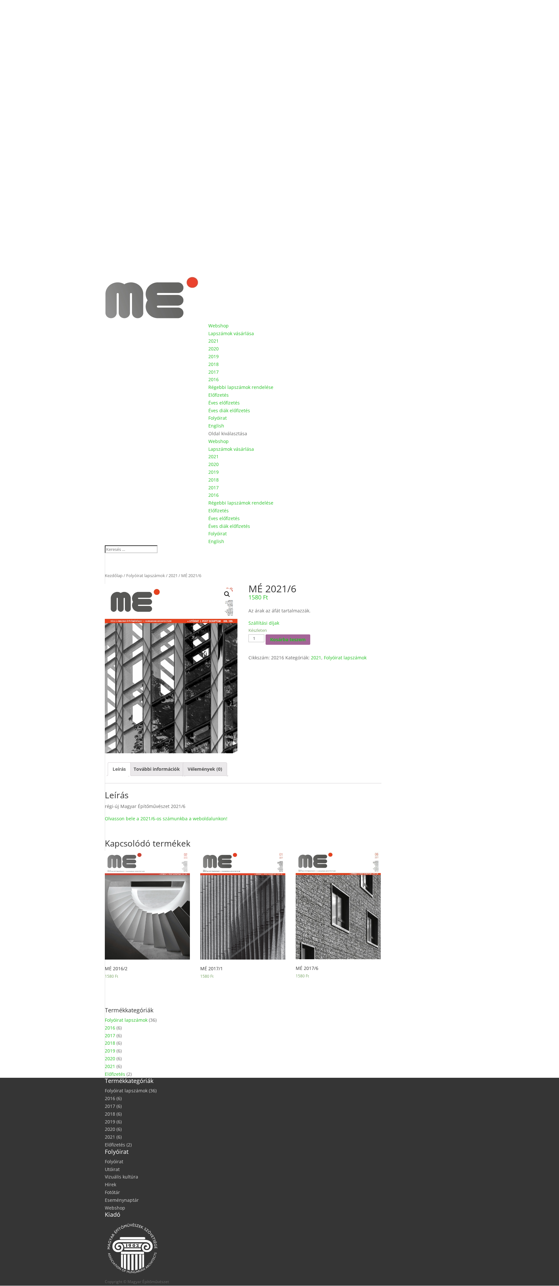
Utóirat (112, 1169)
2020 (213, 349)
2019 (213, 356)
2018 (213, 364)
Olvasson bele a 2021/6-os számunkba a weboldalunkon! (166, 818)
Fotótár (112, 1192)
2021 (213, 341)
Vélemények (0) (205, 769)
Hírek (110, 1184)
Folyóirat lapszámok (145, 575)
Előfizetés (218, 395)
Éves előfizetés (224, 403)
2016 (213, 379)
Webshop (218, 326)
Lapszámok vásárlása (231, 333)
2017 (213, 372)
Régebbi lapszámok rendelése (240, 387)
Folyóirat (217, 418)
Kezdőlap (114, 575)
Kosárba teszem (288, 639)
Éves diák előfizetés (229, 410)
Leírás (119, 769)
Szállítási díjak (263, 623)
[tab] (119, 769)
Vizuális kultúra (121, 1177)
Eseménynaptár (122, 1200)
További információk (157, 769)
